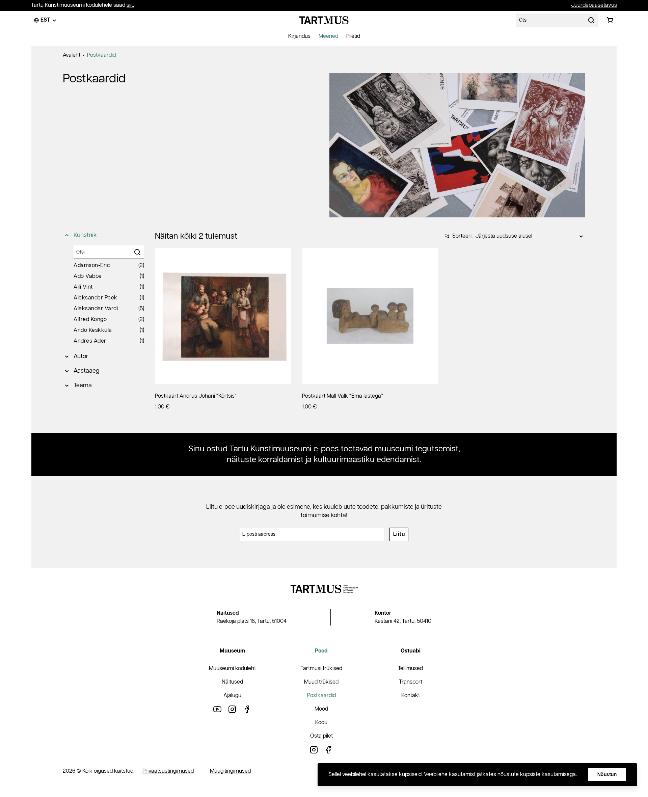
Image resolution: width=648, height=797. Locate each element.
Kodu (321, 722)
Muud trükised (321, 682)
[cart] (610, 20)
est (45, 20)
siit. (130, 5)
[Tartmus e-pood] (324, 20)
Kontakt (410, 695)
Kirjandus (299, 36)
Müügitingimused (230, 771)
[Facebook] (247, 709)
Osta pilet (321, 736)
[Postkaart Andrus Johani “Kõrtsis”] (223, 316)
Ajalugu (232, 695)
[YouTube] (217, 709)
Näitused (232, 682)
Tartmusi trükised (321, 668)
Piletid (353, 36)
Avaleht (71, 55)
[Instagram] (232, 709)
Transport (410, 682)
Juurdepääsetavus (594, 5)
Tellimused (410, 668)
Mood (321, 709)
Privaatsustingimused (168, 771)
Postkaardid (101, 55)
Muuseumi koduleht (232, 668)
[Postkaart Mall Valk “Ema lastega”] (370, 316)
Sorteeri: (462, 236)
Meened (328, 36)
